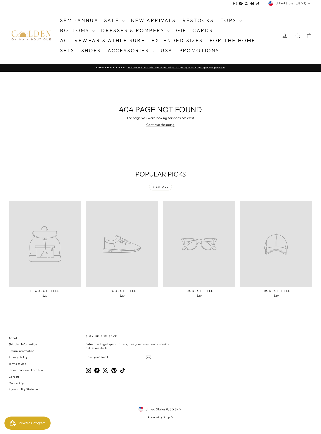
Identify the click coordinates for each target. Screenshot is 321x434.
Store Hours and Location (26, 370)
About (13, 338)
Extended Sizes (177, 40)
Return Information (21, 351)
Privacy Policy (18, 357)
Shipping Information (23, 344)
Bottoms (75, 30)
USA (167, 50)
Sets (67, 50)
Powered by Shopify (160, 417)
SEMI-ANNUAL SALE (90, 20)
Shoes (91, 50)
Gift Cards (194, 30)
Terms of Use (17, 363)
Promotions (199, 50)
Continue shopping (160, 125)
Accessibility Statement (25, 389)
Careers (14, 376)
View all (160, 186)
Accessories (129, 50)
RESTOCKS (198, 20)
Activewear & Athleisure (102, 40)
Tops (229, 20)
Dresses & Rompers (133, 30)
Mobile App (16, 383)
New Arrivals (153, 20)
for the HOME (233, 40)
